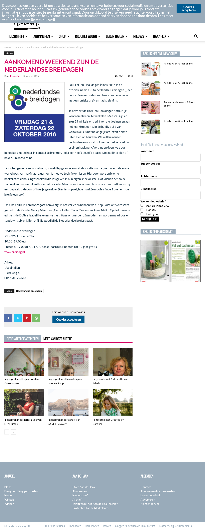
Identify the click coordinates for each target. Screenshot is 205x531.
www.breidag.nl (14, 252)
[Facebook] (8, 318)
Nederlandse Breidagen (29, 291)
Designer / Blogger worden (21, 491)
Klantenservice (150, 503)
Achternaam (149, 176)
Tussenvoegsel (151, 163)
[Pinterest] (27, 318)
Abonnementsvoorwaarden (158, 491)
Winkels (9, 499)
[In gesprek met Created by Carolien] (113, 402)
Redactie (15, 76)
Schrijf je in (150, 218)
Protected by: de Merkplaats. (90, 508)
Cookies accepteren (68, 319)
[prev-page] (6, 431)
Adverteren (148, 499)
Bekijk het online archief (160, 54)
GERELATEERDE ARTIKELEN (23, 339)
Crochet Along (86, 36)
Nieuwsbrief (80, 495)
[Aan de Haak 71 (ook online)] (151, 69)
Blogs (7, 487)
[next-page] (13, 431)
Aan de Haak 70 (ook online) (178, 82)
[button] (196, 37)
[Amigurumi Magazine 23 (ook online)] (151, 107)
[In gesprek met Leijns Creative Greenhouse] (24, 362)
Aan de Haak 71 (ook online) (178, 63)
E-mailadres (149, 188)
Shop (62, 36)
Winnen (9, 503)
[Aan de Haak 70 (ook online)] (151, 88)
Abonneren (41, 36)
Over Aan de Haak (83, 487)
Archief (77, 499)
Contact (146, 487)
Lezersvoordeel (150, 495)
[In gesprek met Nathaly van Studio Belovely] (68, 402)
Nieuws (138, 36)
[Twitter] (18, 318)
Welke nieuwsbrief (153, 201)
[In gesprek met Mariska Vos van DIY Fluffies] (24, 402)
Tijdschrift (15, 36)
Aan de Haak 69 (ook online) (178, 121)
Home (7, 47)
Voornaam (147, 151)
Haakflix (159, 36)
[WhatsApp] (36, 318)
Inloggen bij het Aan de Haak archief (95, 503)
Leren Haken (115, 36)
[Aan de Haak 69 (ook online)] (151, 127)
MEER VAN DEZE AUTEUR (57, 339)
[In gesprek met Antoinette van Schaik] (113, 362)
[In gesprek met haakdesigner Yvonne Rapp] (68, 362)
